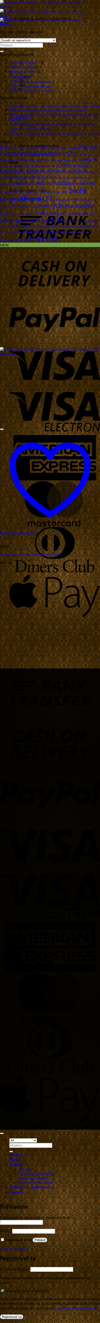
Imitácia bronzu (52, 153)
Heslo (5, 1231)
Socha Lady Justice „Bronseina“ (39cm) (30, 554)
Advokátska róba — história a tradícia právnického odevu (54, 106)
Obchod (16, 49)
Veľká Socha (52, 213)
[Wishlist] (2, 429)
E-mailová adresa (15, 1269)
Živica (43, 238)
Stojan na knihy (70, 199)
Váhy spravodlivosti (33, 220)
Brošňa (46, 147)
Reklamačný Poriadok (36, 90)
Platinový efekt (33, 183)
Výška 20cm (24, 226)
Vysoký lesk (81, 213)
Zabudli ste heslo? (14, 1248)
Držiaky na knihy (22, 71)
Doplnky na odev (22, 62)
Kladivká (16, 76)
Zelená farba (13, 232)
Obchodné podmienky (36, 81)
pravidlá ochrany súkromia (75, 1308)
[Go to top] (2, 1133)
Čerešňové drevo (73, 232)
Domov (6, 18)
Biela (8, 147)
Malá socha (75, 165)
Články (15, 59)
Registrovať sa (12, 1317)
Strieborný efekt (34, 206)
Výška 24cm (70, 226)
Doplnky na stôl (21, 67)
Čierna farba (14, 239)
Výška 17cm (78, 221)
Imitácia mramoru (37, 159)
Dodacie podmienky (34, 86)
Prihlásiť (40, 1240)
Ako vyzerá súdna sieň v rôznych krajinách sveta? (48, 110)
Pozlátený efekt (74, 183)
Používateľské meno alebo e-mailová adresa (36, 1217)
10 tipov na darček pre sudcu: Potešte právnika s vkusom (54, 133)
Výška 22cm (47, 226)
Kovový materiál (66, 160)
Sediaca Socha (56, 192)
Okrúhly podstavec (65, 177)
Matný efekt (68, 171)
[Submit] (2, 51)
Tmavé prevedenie (23, 213)
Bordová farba (26, 147)
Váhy (13, 89)
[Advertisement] (50, 616)
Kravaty (6, 165)
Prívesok (8, 192)
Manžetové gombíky (26, 171)
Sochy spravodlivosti (43, 194)
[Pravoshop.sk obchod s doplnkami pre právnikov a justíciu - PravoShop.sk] (46, 15)
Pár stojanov (30, 191)
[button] (4, 23)
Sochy (14, 85)
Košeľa (87, 159)
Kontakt (16, 1164)
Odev (13, 80)
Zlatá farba (39, 231)
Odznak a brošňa (32, 177)
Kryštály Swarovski (44, 165)
